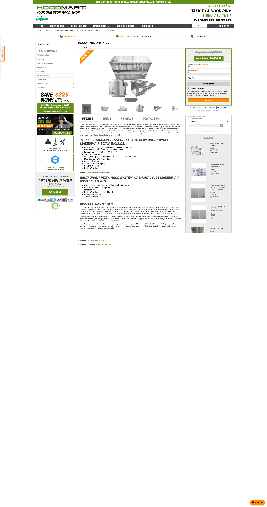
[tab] (88, 119)
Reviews (127, 118)
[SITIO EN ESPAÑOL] (207, 7)
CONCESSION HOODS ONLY (132, 1)
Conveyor (99, 30)
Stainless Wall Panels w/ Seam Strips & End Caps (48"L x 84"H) (217, 187)
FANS (169, 1)
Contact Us (151, 118)
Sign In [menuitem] (222, 26)
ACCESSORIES (41, 79)
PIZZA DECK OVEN (42, 83)
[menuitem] (57, 26)
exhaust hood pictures (94, 172)
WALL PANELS (41, 67)
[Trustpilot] (42, 18)
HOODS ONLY (41, 59)
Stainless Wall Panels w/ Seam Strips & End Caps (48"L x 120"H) (218, 209)
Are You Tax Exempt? (92, 240)
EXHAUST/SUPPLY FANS (45, 63)
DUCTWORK (41, 71)
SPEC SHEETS (41, 88)
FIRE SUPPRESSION (43, 75)
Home (37, 30)
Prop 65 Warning (95, 244)
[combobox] (199, 26)
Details (87, 118)
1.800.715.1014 (216, 15)
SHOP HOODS (47, 30)
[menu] (133, 26)
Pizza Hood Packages (86, 30)
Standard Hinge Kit (216, 228)
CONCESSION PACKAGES (154, 1)
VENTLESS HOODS (43, 55)
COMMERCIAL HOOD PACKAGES (65, 30)
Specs (106, 118)
